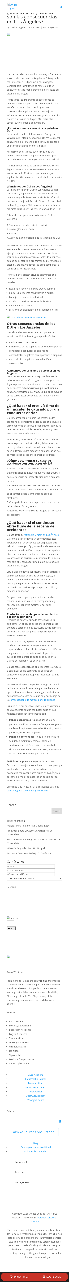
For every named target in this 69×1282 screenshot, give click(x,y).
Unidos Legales (18, 27)
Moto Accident (35, 1083)
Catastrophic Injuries (35, 1078)
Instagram (21, 1182)
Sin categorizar (50, 27)
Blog (35, 1143)
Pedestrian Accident (35, 1087)
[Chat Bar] (34, 1277)
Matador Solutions (46, 1217)
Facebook (21, 1162)
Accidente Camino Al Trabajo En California (29, 853)
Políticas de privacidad (35, 1151)
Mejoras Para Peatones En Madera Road (28, 825)
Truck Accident (35, 1091)
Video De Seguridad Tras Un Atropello (26, 848)
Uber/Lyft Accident (35, 1095)
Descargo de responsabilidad (36, 1147)
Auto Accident (35, 1074)
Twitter (19, 1172)
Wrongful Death (35, 1099)
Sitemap (34, 1221)
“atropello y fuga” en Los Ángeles (41, 534)
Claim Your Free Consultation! (32, 1132)
